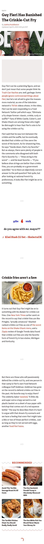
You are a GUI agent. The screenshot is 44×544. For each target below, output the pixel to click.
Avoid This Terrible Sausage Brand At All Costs (10, 490)
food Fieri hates (16, 426)
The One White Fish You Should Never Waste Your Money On (32, 522)
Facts (4, 10)
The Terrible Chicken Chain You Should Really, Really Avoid (10, 522)
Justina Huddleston (11, 25)
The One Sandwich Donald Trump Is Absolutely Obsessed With (31, 491)
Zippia (4, 331)
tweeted (24, 396)
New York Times (18, 315)
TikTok (14, 105)
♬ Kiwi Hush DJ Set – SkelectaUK (22, 237)
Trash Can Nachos (10, 92)
